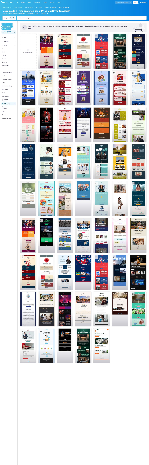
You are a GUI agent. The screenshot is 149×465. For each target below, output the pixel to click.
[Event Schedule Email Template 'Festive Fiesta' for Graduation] (101, 161)
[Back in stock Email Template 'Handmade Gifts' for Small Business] (138, 235)
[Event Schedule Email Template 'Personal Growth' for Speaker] (28, 161)
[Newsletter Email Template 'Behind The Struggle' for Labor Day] (65, 235)
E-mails (12, 18)
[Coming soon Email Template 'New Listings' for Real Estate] (46, 309)
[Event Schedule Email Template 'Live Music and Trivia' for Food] (65, 51)
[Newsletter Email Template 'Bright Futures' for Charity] (83, 235)
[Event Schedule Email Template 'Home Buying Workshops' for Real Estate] (138, 124)
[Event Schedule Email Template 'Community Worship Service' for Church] (83, 124)
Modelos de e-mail (6, 7)
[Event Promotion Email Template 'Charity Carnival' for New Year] (138, 309)
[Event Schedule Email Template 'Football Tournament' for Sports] (46, 124)
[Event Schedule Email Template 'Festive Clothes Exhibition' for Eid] (83, 87)
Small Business (29, 7)
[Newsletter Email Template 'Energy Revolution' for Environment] (120, 272)
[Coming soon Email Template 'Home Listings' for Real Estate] (101, 345)
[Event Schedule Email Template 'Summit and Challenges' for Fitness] (46, 51)
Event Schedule (18, 7)
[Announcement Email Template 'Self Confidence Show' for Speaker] (65, 345)
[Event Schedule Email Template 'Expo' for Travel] (65, 161)
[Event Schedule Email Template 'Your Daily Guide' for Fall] (101, 124)
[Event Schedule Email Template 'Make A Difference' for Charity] (138, 161)
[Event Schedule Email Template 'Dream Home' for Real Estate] (65, 198)
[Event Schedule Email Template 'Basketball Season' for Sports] (138, 87)
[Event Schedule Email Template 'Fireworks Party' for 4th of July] (101, 51)
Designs (6, 18)
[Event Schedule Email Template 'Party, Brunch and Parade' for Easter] (46, 198)
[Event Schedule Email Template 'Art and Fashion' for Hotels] (120, 51)
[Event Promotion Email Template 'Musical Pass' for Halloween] (65, 309)
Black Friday (39, 7)
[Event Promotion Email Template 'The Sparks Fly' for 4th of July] (83, 272)
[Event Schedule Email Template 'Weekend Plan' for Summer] (46, 87)
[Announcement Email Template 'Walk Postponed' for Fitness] (83, 198)
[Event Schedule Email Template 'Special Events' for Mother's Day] (101, 87)
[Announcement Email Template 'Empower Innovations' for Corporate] (101, 198)
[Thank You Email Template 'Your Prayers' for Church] (120, 309)
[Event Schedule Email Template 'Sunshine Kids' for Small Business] (28, 124)
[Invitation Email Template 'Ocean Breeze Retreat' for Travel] (101, 309)
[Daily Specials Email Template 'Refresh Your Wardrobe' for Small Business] (120, 198)
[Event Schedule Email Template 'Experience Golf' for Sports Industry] (120, 161)
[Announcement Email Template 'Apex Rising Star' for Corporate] (28, 309)
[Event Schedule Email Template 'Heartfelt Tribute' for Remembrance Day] (83, 51)
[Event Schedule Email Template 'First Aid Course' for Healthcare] (28, 87)
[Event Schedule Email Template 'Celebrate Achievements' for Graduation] (65, 87)
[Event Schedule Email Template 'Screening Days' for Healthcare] (83, 161)
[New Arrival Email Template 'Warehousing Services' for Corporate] (101, 235)
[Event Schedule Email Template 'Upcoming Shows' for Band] (120, 87)
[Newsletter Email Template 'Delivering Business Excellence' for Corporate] (65, 272)
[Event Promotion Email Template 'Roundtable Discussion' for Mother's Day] (120, 235)
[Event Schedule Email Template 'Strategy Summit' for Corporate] (120, 124)
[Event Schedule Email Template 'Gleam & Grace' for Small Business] (46, 161)
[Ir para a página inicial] (6, 2)
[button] (15, 37)
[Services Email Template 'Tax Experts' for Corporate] (28, 345)
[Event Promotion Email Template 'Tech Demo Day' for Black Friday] (46, 235)
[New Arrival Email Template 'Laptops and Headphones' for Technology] (138, 272)
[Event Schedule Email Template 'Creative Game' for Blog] (65, 124)
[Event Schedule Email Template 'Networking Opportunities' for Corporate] (138, 51)
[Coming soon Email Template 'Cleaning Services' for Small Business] (46, 345)
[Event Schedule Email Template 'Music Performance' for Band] (28, 198)
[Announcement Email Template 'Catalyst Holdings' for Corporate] (138, 198)
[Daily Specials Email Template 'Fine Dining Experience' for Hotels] (83, 309)
